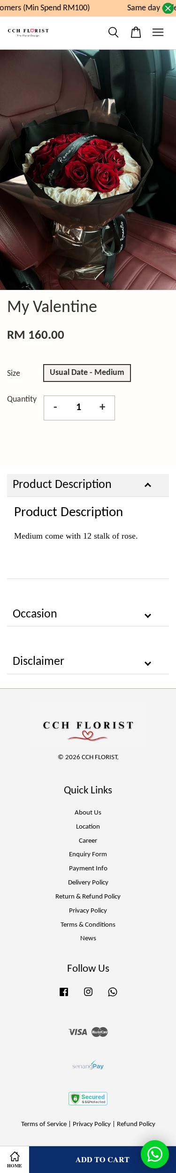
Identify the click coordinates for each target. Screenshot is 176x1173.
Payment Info (88, 868)
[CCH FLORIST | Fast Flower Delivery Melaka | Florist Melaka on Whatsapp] (112, 996)
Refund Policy (136, 1124)
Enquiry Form (88, 854)
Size (13, 373)
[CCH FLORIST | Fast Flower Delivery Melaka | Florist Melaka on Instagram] (88, 996)
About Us (88, 812)
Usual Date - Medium (87, 372)
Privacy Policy (88, 910)
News (88, 938)
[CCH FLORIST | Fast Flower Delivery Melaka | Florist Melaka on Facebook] (63, 996)
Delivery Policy (88, 882)
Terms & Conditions (88, 925)
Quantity (22, 399)
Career (88, 841)
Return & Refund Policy (88, 896)
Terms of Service (44, 1124)
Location (88, 826)
